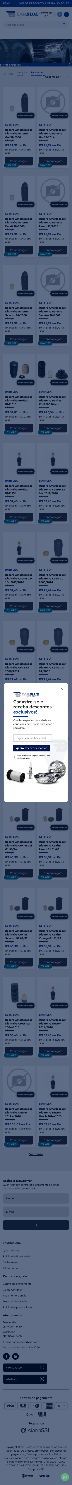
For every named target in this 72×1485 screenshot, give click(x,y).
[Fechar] (62, 689)
